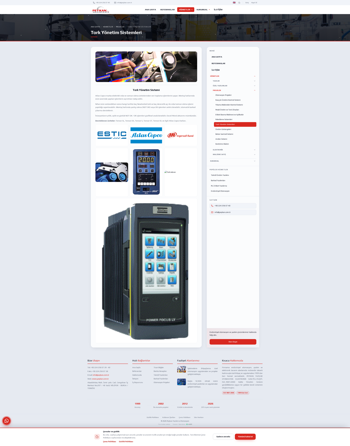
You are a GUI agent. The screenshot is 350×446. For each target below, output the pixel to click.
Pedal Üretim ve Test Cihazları (227, 110)
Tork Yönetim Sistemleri (225, 124)
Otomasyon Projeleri (223, 95)
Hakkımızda (137, 375)
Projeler (120, 27)
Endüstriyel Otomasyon (220, 191)
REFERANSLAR (167, 9)
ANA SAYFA (150, 9)
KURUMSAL (202, 9)
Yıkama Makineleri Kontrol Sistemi (229, 105)
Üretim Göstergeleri (223, 129)
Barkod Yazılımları (218, 180)
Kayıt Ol (254, 3)
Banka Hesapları (160, 371)
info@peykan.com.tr (124, 3)
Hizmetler (108, 27)
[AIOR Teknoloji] (189, 424)
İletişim (135, 379)
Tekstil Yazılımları (161, 375)
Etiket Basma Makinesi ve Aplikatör (229, 115)
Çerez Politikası (184, 417)
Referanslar (137, 371)
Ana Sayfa (95, 27)
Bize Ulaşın (233, 342)
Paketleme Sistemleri (223, 119)
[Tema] (239, 3)
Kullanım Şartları (168, 417)
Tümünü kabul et (245, 436)
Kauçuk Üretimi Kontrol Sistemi (227, 100)
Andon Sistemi (221, 139)
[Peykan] (100, 9)
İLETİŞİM (218, 9)
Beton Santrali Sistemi (224, 134)
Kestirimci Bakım (222, 144)
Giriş (247, 3)
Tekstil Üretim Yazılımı (220, 175)
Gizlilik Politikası (153, 417)
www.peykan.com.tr (100, 379)
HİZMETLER (184, 9)
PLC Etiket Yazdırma (219, 186)
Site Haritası (198, 417)
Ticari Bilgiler (159, 367)
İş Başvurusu (137, 382)
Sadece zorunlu (223, 436)
